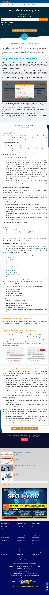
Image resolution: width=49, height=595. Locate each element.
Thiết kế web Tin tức (21, 537)
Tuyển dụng (29, 586)
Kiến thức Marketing (36, 537)
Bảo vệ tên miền (43, 4)
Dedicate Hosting (20, 554)
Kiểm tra (43, 19)
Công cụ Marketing (36, 535)
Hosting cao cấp (20, 548)
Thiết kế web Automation (22, 523)
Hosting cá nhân (20, 543)
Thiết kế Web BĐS (4, 533)
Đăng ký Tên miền (4, 540)
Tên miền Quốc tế (19, 4)
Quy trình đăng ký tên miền (19, 458)
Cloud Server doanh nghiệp (37, 550)
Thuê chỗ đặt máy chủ (36, 545)
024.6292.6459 (30, 571)
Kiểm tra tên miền (10, 70)
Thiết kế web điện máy (5, 526)
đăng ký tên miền (33, 248)
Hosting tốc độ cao (20, 550)
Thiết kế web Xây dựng (5, 531)
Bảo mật (16, 586)
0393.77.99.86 (22, 571)
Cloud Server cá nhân (36, 548)
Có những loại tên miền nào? (20, 473)
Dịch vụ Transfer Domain (11, 272)
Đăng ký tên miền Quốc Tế (9, 225)
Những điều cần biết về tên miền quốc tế (23, 452)
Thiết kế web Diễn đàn (21, 533)
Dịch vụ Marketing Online (37, 528)
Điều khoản (19, 586)
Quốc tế (12, 22)
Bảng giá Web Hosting (21, 540)
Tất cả (3, 22)
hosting (39, 248)
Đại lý (26, 586)
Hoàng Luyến (29, 580)
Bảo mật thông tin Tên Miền (12, 266)
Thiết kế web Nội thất (5, 535)
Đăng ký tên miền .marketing (41, 65)
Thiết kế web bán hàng (5, 523)
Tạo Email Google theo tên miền (13, 274)
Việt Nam (7, 22)
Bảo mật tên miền (35, 4)
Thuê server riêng (35, 543)
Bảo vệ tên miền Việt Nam (12, 268)
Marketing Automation (36, 523)
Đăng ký (24, 439)
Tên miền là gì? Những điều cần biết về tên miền (24, 465)
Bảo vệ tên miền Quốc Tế (12, 270)
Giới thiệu (12, 586)
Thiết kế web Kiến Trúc (21, 531)
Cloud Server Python (36, 554)
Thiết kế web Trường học (21, 535)
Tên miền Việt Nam (11, 4)
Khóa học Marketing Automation (38, 533)
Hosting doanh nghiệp (21, 545)
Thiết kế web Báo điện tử (21, 528)
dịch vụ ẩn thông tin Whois (38, 409)
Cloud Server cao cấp (36, 552)
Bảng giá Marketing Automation (38, 531)
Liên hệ (37, 586)
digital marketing (11, 250)
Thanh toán (33, 586)
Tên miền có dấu (27, 4)
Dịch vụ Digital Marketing (37, 526)
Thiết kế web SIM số (5, 537)
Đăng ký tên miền (10, 257)
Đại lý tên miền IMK (12, 65)
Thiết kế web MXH (20, 526)
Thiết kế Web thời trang (5, 528)
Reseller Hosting (20, 552)
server (42, 248)
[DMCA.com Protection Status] (24, 582)
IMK (16, 454)
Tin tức (23, 586)
